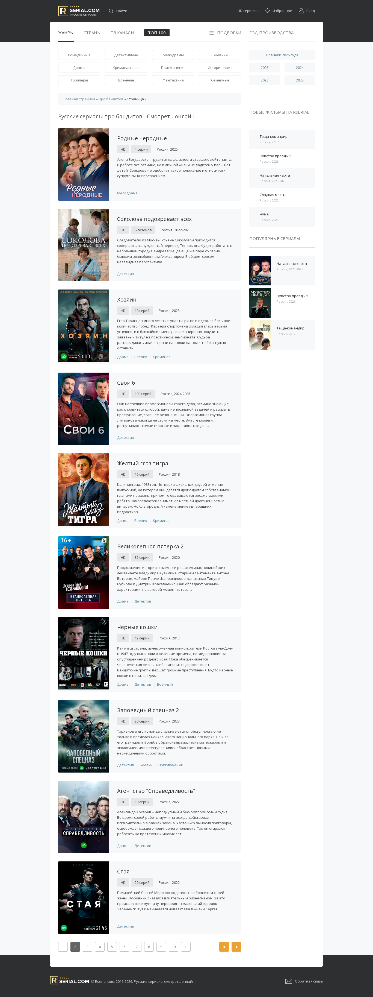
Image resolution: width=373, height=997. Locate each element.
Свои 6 (126, 382)
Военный (165, 684)
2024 (300, 67)
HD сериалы (248, 10)
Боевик (140, 356)
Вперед (236, 947)
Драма (123, 356)
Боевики (220, 54)
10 (174, 946)
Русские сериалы (78, 11)
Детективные (126, 54)
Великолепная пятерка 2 (150, 546)
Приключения (173, 67)
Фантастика (173, 80)
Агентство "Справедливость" (156, 790)
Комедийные (79, 54)
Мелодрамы (173, 54)
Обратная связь (309, 981)
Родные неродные (142, 138)
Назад (224, 947)
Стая (123, 871)
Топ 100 (157, 32)
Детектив (125, 273)
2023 (264, 80)
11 (186, 946)
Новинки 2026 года (282, 54)
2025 (264, 67)
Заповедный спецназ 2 (148, 710)
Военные (126, 80)
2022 (300, 80)
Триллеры (79, 80)
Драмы (79, 67)
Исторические (220, 67)
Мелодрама (127, 193)
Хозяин (127, 299)
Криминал (161, 356)
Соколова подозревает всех (154, 219)
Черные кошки (137, 627)
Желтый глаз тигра (142, 463)
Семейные (220, 80)
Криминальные (126, 67)
